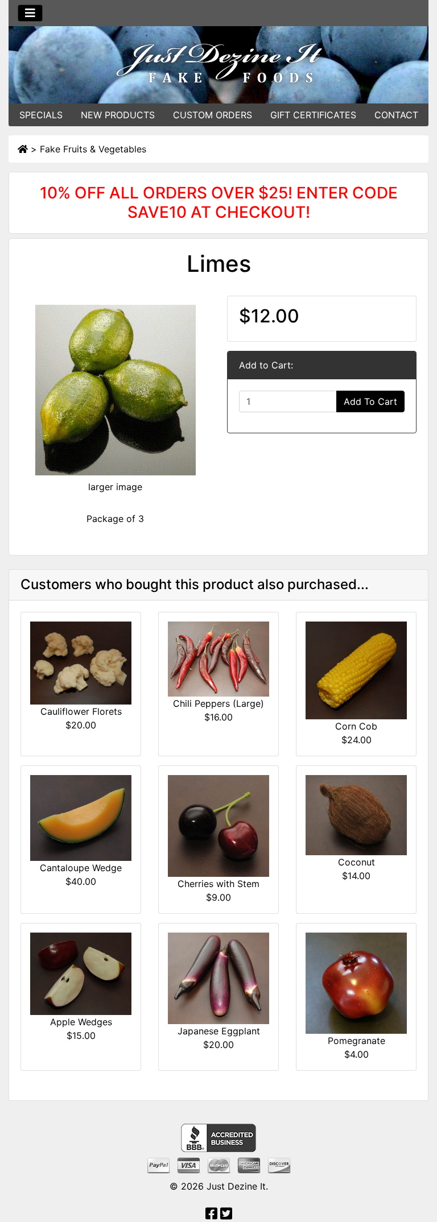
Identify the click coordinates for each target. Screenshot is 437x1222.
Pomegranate (356, 1040)
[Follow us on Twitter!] (226, 1215)
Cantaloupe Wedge (81, 867)
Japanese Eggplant (219, 1031)
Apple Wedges (81, 1022)
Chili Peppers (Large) (218, 703)
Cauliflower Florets (81, 711)
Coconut (356, 862)
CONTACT (396, 115)
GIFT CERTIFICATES (313, 115)
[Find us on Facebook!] (211, 1215)
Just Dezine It (236, 1186)
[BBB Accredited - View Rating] (218, 1137)
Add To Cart (370, 401)
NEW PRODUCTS (118, 115)
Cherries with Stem (218, 883)
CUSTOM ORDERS (212, 115)
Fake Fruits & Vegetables (93, 149)
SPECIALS (41, 115)
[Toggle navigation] (30, 13)
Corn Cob (356, 726)
